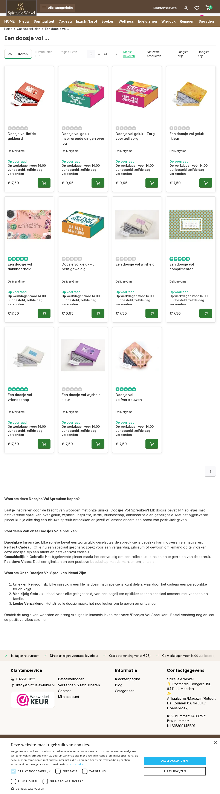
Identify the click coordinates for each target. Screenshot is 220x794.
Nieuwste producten (154, 54)
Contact (64, 691)
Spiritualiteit (44, 21)
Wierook (168, 21)
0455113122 (25, 679)
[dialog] (110, 766)
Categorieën (124, 691)
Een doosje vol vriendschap (20, 397)
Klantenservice (165, 8)
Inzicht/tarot (86, 21)
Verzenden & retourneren (79, 685)
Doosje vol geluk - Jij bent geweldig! (79, 266)
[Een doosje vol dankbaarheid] (29, 225)
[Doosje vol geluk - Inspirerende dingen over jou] (83, 94)
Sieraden (206, 21)
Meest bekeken (129, 54)
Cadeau (65, 21)
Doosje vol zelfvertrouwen (129, 397)
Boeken (107, 21)
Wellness (126, 21)
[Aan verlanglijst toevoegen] (47, 72)
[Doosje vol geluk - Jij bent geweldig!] (83, 225)
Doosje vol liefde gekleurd (22, 136)
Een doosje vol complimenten (182, 266)
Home (8, 29)
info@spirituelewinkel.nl (35, 685)
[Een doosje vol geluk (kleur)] (190, 94)
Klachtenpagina (127, 679)
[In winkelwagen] (44, 183)
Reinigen (187, 21)
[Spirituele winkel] (21, 8)
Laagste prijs (183, 54)
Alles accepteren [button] (174, 761)
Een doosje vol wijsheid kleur (81, 397)
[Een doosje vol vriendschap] (29, 355)
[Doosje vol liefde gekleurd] (29, 94)
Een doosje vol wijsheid (135, 264)
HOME (9, 21)
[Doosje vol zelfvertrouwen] (137, 355)
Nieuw (24, 21)
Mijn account (68, 697)
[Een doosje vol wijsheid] (137, 225)
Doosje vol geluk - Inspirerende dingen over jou (83, 139)
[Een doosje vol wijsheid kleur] (83, 355)
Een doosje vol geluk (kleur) (187, 136)
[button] (74, 788)
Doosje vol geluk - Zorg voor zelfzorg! (135, 136)
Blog (118, 685)
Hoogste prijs (203, 54)
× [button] (215, 742)
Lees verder (76, 764)
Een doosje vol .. (57, 29)
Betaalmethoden (71, 679)
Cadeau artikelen (28, 29)
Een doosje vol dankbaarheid (20, 266)
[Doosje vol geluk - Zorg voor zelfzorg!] (137, 94)
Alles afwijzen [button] (174, 771)
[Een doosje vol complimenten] (190, 225)
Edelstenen (147, 21)
